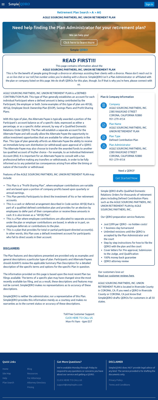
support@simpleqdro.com (69, 385)
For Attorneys (34, 378)
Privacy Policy (116, 380)
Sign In (149, 4)
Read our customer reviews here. (116, 275)
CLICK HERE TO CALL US (79, 317)
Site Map (6, 373)
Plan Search (8, 382)
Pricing (30, 387)
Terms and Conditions (119, 385)
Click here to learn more (79, 42)
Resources (32, 373)
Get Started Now (126, 178)
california (128, 115)
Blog (29, 369)
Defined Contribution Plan (123, 140)
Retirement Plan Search (73, 12)
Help (4, 378)
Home (5, 369)
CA (113, 290)
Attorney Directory (36, 382)
